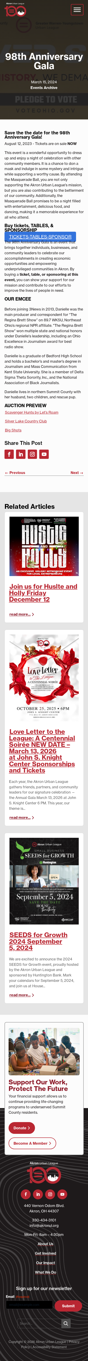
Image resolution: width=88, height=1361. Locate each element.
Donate (20, 1128)
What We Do (45, 1272)
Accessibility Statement (49, 1347)
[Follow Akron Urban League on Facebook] (9, 454)
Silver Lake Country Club (26, 421)
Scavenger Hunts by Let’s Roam (31, 412)
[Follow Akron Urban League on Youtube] (44, 454)
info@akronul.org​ (44, 1225)
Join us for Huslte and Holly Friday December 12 (43, 592)
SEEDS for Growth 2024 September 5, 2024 (38, 941)
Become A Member (31, 1143)
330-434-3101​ (44, 1220)
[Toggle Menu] (77, 9)
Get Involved (45, 1253)
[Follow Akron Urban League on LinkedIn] (20, 454)
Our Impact (45, 1263)
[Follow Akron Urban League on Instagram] (32, 454)
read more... (20, 614)
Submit (68, 1306)
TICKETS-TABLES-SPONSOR (40, 237)
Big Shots (13, 430)
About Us (45, 1244)
